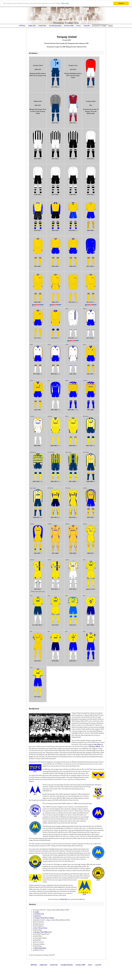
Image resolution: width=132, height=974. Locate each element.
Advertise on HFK (69, 25)
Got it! (121, 3)
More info (65, 3)
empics (37, 912)
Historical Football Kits (66, 22)
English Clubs (32, 25)
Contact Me (86, 25)
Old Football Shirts (40, 948)
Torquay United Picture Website (44, 918)
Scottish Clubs (42, 25)
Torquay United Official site (43, 932)
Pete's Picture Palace (41, 928)
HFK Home (22, 25)
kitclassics (38, 916)
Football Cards (39, 914)
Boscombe (98, 744)
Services (78, 25)
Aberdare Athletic (95, 746)
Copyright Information (55, 25)
